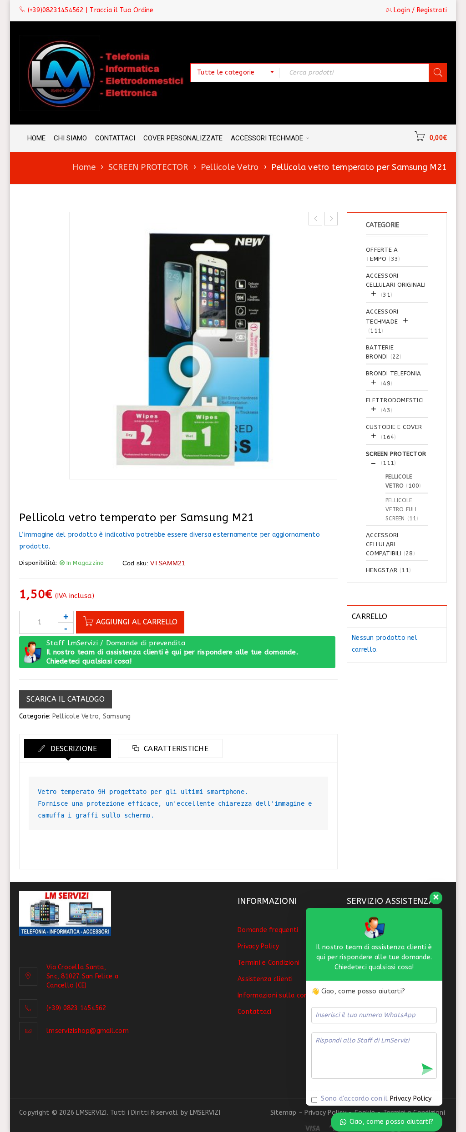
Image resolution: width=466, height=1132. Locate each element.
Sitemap (283, 1113)
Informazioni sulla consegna (282, 995)
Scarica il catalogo (65, 699)
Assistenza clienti (265, 979)
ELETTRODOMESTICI (395, 400)
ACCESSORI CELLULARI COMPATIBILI (383, 544)
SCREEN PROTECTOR (148, 167)
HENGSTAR (381, 570)
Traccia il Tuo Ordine (121, 10)
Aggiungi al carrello (136, 622)
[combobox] (235, 72)
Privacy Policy (258, 946)
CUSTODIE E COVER (394, 427)
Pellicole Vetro (230, 167)
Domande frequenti (268, 930)
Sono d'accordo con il (375, 1098)
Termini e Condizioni (268, 963)
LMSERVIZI (205, 1113)
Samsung (117, 716)
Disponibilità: (38, 562)
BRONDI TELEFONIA (393, 373)
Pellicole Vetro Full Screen (401, 509)
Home (84, 167)
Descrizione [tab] (72, 748)
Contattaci (255, 1012)
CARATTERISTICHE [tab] (175, 748)
